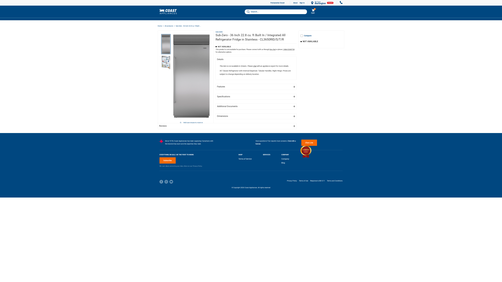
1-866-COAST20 (289, 49)
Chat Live (309, 143)
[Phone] (341, 2)
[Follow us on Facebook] (161, 182)
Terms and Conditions (335, 181)
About (295, 3)
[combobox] (276, 11)
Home (160, 26)
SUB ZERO (219, 32)
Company (285, 159)
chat (254, 66)
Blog (283, 163)
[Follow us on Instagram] (166, 182)
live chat (273, 49)
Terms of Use (303, 181)
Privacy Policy (292, 181)
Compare (308, 36)
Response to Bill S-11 (317, 181)
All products (169, 26)
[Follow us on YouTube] (171, 182)
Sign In (302, 3)
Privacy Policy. (197, 166)
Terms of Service (245, 159)
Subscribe (167, 160)
